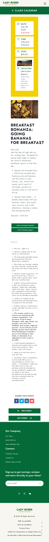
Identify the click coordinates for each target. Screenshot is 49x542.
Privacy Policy (24, 528)
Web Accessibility (24, 521)
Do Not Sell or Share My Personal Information (24, 535)
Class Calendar (24, 10)
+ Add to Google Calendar (25, 225)
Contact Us (9, 458)
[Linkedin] (26, 401)
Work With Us (10, 440)
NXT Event (22, 418)
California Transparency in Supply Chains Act (24, 532)
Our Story (9, 436)
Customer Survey (11, 454)
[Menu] (45, 3)
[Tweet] (21, 401)
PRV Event (27, 411)
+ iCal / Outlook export (25, 230)
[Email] (32, 401)
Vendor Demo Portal (13, 462)
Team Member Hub (12, 444)
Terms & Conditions (24, 525)
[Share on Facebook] (16, 401)
